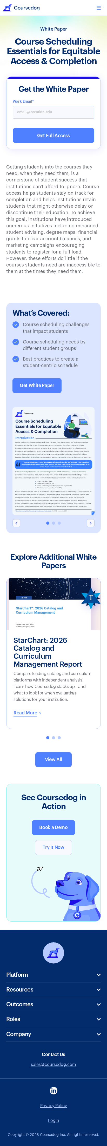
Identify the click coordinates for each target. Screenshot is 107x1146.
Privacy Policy (53, 1106)
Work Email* (23, 101)
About (12, 1045)
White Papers (19, 1000)
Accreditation (19, 1047)
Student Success (22, 1015)
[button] (98, 8)
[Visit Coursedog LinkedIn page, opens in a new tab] (53, 1090)
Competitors (18, 1062)
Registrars (16, 1030)
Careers (14, 1070)
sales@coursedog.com (53, 1065)
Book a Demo (53, 827)
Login (53, 1121)
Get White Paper (37, 385)
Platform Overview (24, 985)
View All (53, 759)
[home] (21, 7)
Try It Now (53, 847)
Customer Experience (27, 1053)
